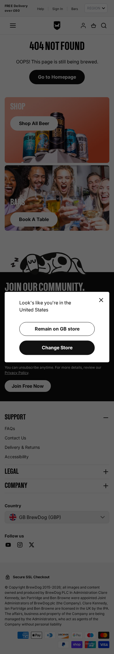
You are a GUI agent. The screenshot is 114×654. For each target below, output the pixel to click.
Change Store (57, 347)
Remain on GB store (57, 329)
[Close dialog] (101, 300)
